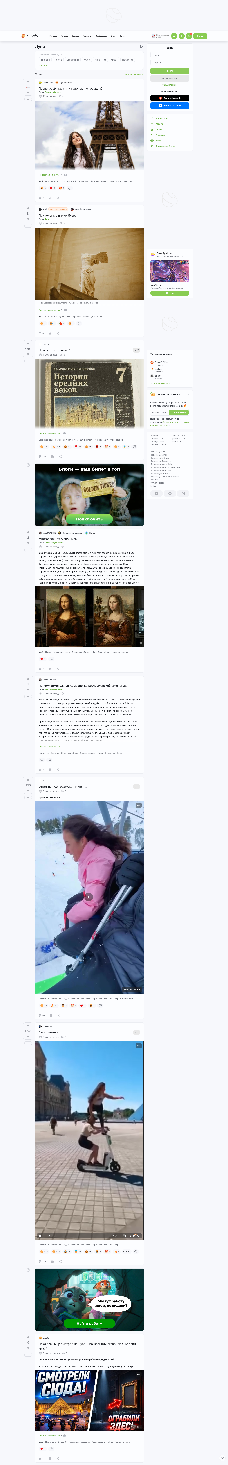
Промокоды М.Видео (159, 458)
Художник (110, 753)
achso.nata (48, 82)
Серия (50, 92)
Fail (110, 999)
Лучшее (64, 36)
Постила (154, 480)
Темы (122, 36)
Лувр (125, 181)
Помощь (154, 435)
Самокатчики (54, 999)
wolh (45, 209)
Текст (119, 753)
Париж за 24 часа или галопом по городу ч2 (70, 88)
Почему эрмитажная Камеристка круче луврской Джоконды (83, 686)
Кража (118, 1442)
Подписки (87, 36)
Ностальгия (50, 1442)
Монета (126, 1442)
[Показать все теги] (131, 181)
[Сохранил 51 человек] (52, 1261)
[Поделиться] (58, 198)
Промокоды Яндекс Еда (160, 470)
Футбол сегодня (157, 483)
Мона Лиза (97, 652)
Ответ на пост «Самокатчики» (61, 786)
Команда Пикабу (157, 442)
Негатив (42, 999)
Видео (66, 999)
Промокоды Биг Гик (159, 452)
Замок (58, 440)
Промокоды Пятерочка (160, 461)
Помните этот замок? (54, 350)
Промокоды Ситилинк (160, 473)
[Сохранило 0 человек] (50, 668)
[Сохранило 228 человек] (52, 456)
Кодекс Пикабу (157, 439)
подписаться (179, 412)
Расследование (99, 1442)
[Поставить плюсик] (28, 81)
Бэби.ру (153, 486)
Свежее (75, 36)
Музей (61, 316)
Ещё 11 (126, 1251)
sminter (46, 1338)
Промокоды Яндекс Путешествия (165, 467)
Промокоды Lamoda (159, 455)
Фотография (51, 316)
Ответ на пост (126, 999)
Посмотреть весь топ (160, 383)
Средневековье (46, 440)
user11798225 (49, 533)
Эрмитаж (54, 753)
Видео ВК (62, 1442)
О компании (176, 442)
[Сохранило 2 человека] (50, 333)
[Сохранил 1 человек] (50, 198)
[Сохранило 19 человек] (51, 1015)
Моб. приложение (158, 445)
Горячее (53, 36)
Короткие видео (99, 999)
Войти (200, 36)
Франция (77, 316)
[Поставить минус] (28, 92)
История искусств (61, 652)
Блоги (113, 36)
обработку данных (170, 422)
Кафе (118, 181)
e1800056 (47, 1026)
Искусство (44, 753)
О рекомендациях (178, 439)
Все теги (43, 65)
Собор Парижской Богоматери (74, 181)
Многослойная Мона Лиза (58, 539)
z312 (45, 780)
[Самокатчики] (85, 786)
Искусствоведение (119, 652)
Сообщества (101, 36)
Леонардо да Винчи (81, 652)
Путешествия (51, 181)
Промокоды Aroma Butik (161, 464)
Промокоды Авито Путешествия (164, 477)
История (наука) (70, 440)
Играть (170, 293)
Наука (48, 652)
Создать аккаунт (170, 78)
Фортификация (101, 440)
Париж (111, 181)
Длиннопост (97, 316)
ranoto (46, 344)
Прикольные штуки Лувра (58, 215)
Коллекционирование (79, 1442)
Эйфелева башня (98, 181)
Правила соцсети (178, 435)
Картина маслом (88, 753)
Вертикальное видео (80, 999)
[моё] (41, 181)
